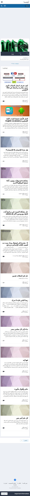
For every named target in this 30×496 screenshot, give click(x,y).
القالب (19, 483)
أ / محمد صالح (22, 47)
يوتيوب (3, 168)
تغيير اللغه (25, 483)
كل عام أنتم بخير (22, 418)
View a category (15, 63)
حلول (20, 224)
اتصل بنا (5, 483)
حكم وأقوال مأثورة (21, 389)
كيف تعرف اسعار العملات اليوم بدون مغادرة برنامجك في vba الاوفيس (17, 87)
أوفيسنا (26, 2)
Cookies (15, 484)
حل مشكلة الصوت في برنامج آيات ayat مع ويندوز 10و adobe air (15, 213)
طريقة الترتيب (5, 68)
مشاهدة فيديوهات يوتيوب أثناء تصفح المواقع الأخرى (17, 182)
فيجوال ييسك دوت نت (6, 231)
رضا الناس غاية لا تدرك (20, 300)
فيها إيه (25, 360)
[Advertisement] (15, 23)
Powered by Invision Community (15, 488)
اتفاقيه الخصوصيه (12, 483)
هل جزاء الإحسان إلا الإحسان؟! (17, 150)
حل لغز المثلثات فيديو (20, 276)
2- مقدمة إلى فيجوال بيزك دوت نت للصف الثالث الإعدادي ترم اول (15, 244)
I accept (4, 493)
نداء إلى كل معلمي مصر (19, 329)
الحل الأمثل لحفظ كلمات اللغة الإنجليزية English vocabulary (16, 120)
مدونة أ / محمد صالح (21, 45)
